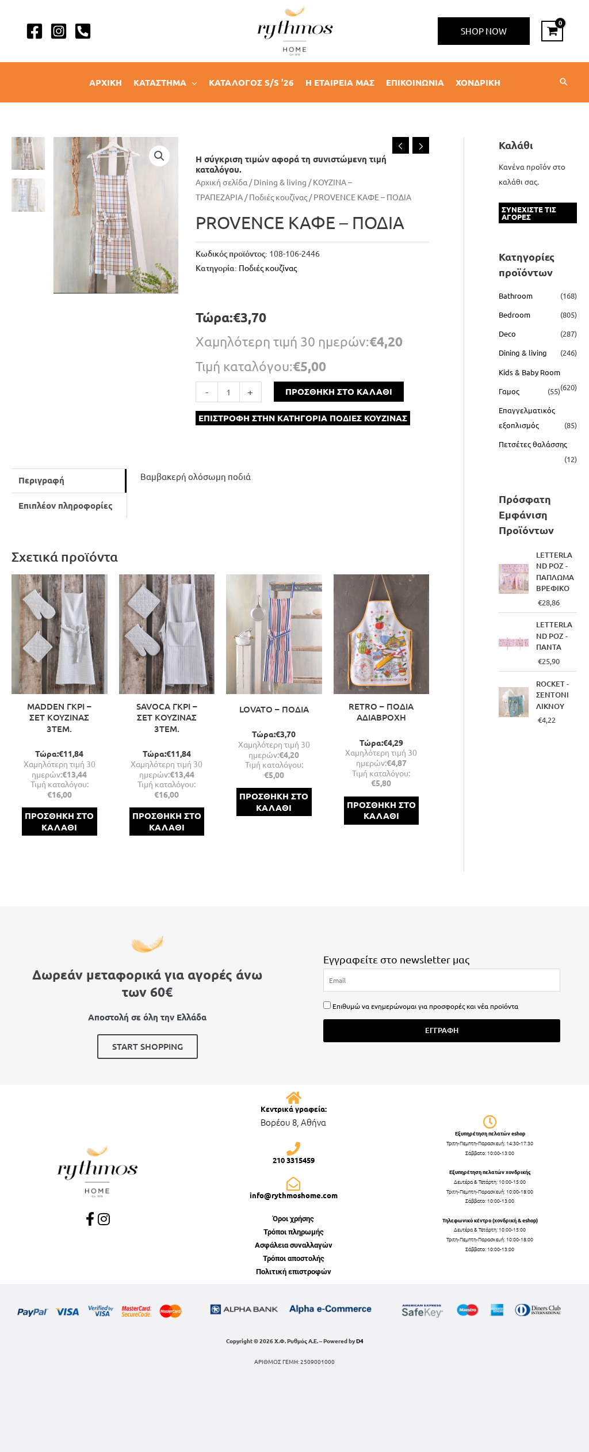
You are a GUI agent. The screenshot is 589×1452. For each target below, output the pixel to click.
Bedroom (514, 314)
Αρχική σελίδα (221, 182)
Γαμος (509, 391)
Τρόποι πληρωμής (293, 1232)
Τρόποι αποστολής (293, 1258)
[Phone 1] (82, 31)
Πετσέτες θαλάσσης (533, 444)
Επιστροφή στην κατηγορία (302, 418)
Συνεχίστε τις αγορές (529, 213)
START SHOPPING (147, 1046)
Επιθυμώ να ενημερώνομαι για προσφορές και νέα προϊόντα (425, 1006)
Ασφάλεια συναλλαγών (293, 1245)
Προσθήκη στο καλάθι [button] (59, 821)
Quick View (59, 684)
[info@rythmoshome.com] (293, 1184)
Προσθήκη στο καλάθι (338, 391)
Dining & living (280, 182)
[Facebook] (34, 31)
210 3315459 (294, 1160)
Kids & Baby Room (529, 372)
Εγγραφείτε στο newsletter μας (396, 959)
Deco (507, 333)
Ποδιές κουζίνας (278, 197)
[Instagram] (58, 31)
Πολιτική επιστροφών (293, 1271)
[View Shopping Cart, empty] (552, 31)
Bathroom (516, 295)
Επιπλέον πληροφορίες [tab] (65, 505)
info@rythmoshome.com (294, 1195)
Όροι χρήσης (293, 1218)
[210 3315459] (293, 1149)
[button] (484, 31)
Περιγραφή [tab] (41, 480)
